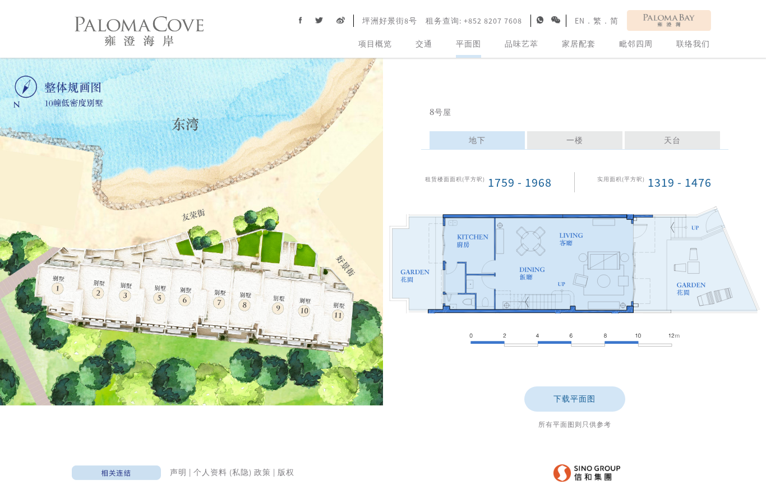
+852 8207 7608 (493, 21)
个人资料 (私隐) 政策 (232, 472)
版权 (286, 472)
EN (580, 21)
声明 (178, 472)
